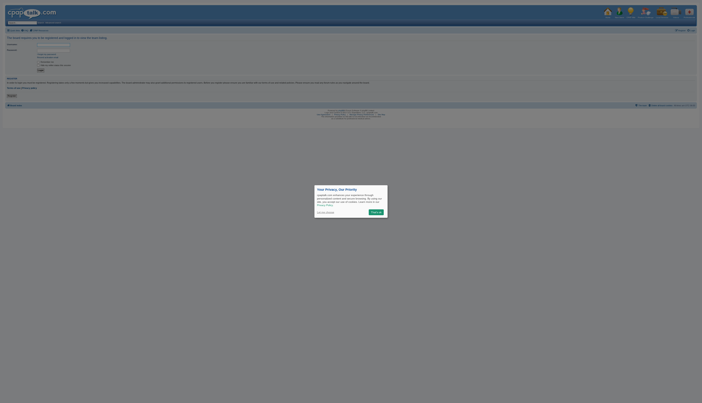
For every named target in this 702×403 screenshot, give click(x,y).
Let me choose (325, 212)
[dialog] (351, 201)
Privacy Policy (325, 205)
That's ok (376, 212)
